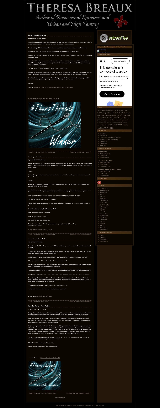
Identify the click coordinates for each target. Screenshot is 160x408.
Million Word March (108, 117)
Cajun (111, 110)
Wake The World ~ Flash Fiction (39, 306)
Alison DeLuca (104, 135)
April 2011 (102, 225)
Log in (101, 235)
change (118, 110)
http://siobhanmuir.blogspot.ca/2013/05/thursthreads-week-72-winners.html (53, 87)
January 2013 (103, 202)
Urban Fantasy (48, 393)
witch (126, 124)
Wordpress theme (84, 405)
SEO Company (100, 405)
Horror (42, 152)
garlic (98, 115)
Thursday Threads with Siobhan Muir (50, 358)
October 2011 (103, 217)
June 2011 (102, 223)
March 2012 (103, 212)
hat (106, 115)
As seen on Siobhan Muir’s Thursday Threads (40, 229)
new (115, 117)
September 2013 (104, 190)
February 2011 (104, 229)
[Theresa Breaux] (98, 51)
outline (128, 117)
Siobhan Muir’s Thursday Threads (43, 296)
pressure (100, 120)
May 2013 (102, 194)
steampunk (121, 122)
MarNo (100, 117)
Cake (115, 110)
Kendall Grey (103, 143)
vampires (105, 124)
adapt (104, 110)
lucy (128, 115)
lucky (123, 115)
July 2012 (102, 210)
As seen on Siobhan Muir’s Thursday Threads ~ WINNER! (43, 98)
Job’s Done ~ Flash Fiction (37, 35)
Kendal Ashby (103, 141)
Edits (111, 113)
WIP (122, 124)
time (126, 122)
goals (103, 115)
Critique (104, 113)
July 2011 (102, 221)
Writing (53, 152)
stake (116, 122)
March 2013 (103, 198)
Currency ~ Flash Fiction (36, 157)
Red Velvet (111, 120)
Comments (104, 239)
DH (108, 113)
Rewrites (122, 120)
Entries (103, 237)
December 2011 (104, 215)
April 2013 (102, 196)
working (100, 128)
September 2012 (104, 206)
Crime (99, 113)
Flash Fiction (37, 152)
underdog (99, 124)
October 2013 (103, 188)
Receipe (106, 120)
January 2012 (103, 213)
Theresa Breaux (101, 49)
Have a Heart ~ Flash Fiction (37, 239)
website (110, 125)
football (128, 113)
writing (109, 127)
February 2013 (104, 200)
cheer (122, 110)
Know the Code (117, 115)
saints (104, 122)
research (117, 120)
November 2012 (104, 204)
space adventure (111, 122)
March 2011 (103, 227)
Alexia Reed (103, 133)
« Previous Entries (60, 397)
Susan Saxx (103, 145)
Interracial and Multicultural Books (109, 139)
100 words (100, 110)
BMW (108, 110)
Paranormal (48, 152)
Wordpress (76, 405)
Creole (125, 110)
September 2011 (104, 219)
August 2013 (103, 192)
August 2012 (103, 208)
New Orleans (121, 117)
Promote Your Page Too (103, 52)
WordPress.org (104, 241)
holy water (110, 115)
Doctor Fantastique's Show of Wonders (110, 137)
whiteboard (116, 125)
